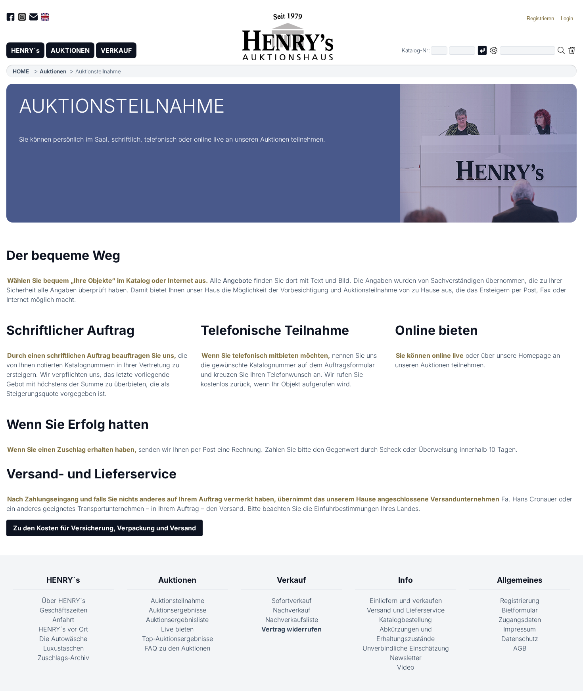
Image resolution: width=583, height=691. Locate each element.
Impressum (519, 629)
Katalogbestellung (405, 620)
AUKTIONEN (70, 50)
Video (405, 667)
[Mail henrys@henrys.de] (33, 18)
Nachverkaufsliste (291, 620)
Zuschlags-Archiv (63, 658)
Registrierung (519, 601)
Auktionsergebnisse (177, 610)
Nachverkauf (292, 610)
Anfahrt (63, 620)
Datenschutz (519, 639)
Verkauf (291, 580)
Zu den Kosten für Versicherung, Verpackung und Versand (104, 528)
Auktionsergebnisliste (177, 620)
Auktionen (53, 71)
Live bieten (177, 629)
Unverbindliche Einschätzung (405, 648)
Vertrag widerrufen (291, 629)
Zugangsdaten (520, 620)
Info (405, 580)
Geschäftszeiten (63, 610)
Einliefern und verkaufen (406, 601)
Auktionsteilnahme (177, 601)
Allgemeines (520, 580)
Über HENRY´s (63, 601)
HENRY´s (25, 50)
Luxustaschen (63, 648)
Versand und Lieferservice (406, 610)
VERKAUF (116, 50)
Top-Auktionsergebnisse (177, 639)
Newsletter (406, 658)
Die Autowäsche (63, 639)
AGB (519, 648)
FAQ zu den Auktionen (177, 648)
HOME (21, 71)
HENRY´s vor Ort (63, 629)
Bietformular (520, 610)
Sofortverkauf (292, 601)
